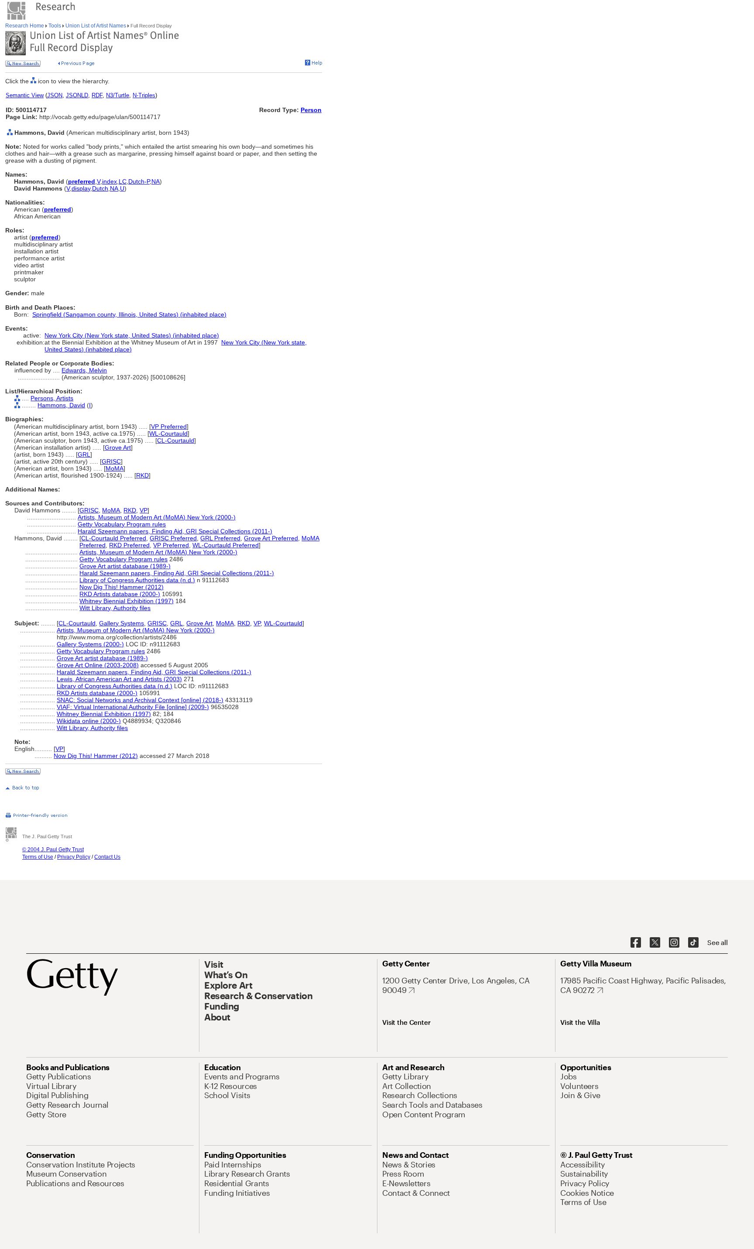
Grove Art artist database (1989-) (125, 566)
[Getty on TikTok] (693, 943)
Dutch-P (139, 181)
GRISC (111, 461)
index (109, 181)
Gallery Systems (121, 623)
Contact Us (107, 857)
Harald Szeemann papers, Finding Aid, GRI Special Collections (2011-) (175, 531)
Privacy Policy (73, 857)
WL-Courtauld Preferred (225, 545)
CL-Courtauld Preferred (113, 538)
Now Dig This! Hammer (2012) (121, 587)
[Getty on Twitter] (655, 943)
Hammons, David (61, 405)
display (81, 188)
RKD (142, 475)
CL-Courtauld (175, 440)
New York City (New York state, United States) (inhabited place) (132, 335)
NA (155, 181)
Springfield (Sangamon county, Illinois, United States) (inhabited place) (129, 314)
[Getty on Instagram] (674, 943)
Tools (54, 26)
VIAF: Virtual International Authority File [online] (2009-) (133, 706)
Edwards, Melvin (84, 370)
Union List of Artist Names (95, 26)
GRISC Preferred (173, 538)
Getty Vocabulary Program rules (122, 524)
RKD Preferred (129, 545)
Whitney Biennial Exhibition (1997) (126, 600)
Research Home (25, 26)
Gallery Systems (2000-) (90, 644)
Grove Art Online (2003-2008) (98, 665)
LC (123, 181)
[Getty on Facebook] (636, 943)
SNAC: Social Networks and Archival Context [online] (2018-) (140, 699)
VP (143, 510)
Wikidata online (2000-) (89, 720)
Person (311, 109)
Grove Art (118, 447)
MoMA (114, 468)
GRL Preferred (220, 538)
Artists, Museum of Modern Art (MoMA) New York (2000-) (157, 517)
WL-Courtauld (168, 433)
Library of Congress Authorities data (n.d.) (137, 580)
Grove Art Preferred (271, 538)
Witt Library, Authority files (115, 607)
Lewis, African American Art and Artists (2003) (119, 679)
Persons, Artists (52, 398)
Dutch (100, 188)
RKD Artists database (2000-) (119, 593)
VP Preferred (169, 426)
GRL (84, 454)
